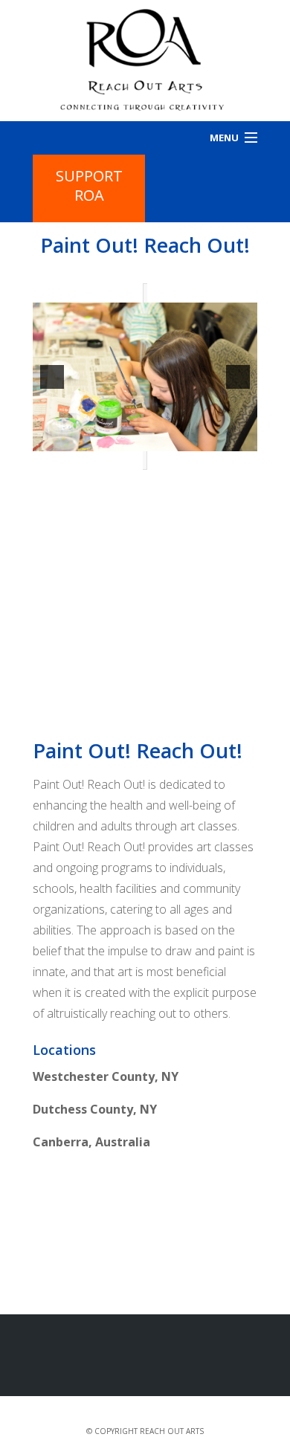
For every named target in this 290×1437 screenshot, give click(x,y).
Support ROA (89, 185)
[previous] (52, 377)
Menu (224, 137)
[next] (238, 377)
